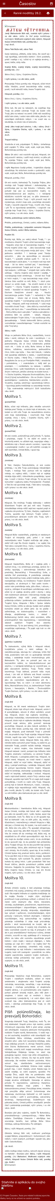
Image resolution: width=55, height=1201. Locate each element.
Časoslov (27, 3)
